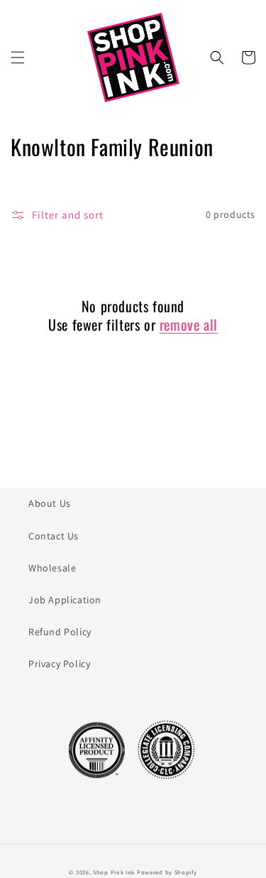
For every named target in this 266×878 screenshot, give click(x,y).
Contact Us (53, 535)
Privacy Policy (59, 663)
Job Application (64, 599)
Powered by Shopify (167, 872)
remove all (189, 324)
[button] (17, 57)
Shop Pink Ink (114, 872)
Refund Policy (60, 631)
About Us (49, 503)
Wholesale (52, 567)
